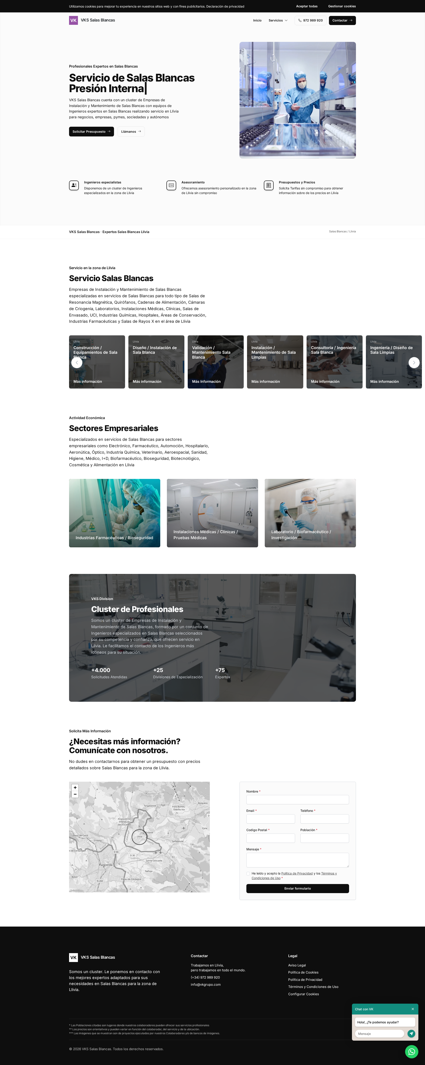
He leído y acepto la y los (294, 875)
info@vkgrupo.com (206, 984)
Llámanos (128, 131)
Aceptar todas (307, 6)
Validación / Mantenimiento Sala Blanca (211, 352)
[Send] (411, 1034)
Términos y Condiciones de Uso (313, 987)
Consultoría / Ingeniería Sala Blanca (333, 350)
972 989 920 (313, 20)
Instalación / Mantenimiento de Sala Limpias (273, 352)
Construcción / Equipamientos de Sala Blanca (95, 352)
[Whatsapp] (411, 1051)
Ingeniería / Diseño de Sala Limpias (391, 350)
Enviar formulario (297, 888)
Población (308, 830)
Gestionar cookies (342, 6)
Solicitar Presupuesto (89, 131)
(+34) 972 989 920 (205, 977)
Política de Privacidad (297, 873)
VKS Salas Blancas (97, 20)
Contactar (340, 20)
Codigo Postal (258, 830)
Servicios (276, 20)
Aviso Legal (297, 965)
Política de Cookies (303, 972)
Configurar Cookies (303, 994)
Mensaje (253, 849)
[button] (414, 362)
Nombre (253, 791)
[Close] (412, 1009)
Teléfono (307, 810)
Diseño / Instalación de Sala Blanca (155, 350)
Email (251, 810)
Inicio (257, 20)
